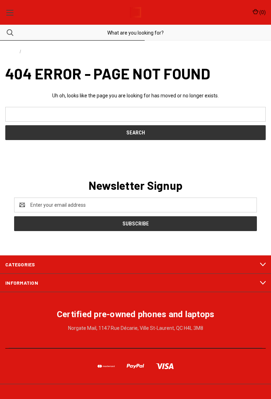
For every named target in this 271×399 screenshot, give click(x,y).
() (262, 12)
